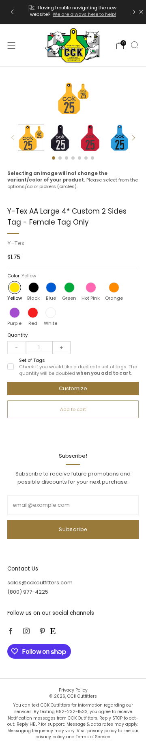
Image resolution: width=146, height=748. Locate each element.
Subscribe (73, 529)
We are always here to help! (84, 14)
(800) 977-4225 (27, 592)
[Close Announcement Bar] (141, 12)
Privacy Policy (73, 690)
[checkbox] (10, 366)
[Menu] (11, 45)
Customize (73, 388)
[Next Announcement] (134, 12)
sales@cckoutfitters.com (40, 582)
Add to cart (73, 409)
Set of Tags (78, 367)
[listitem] (73, 12)
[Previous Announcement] (12, 12)
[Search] (135, 45)
